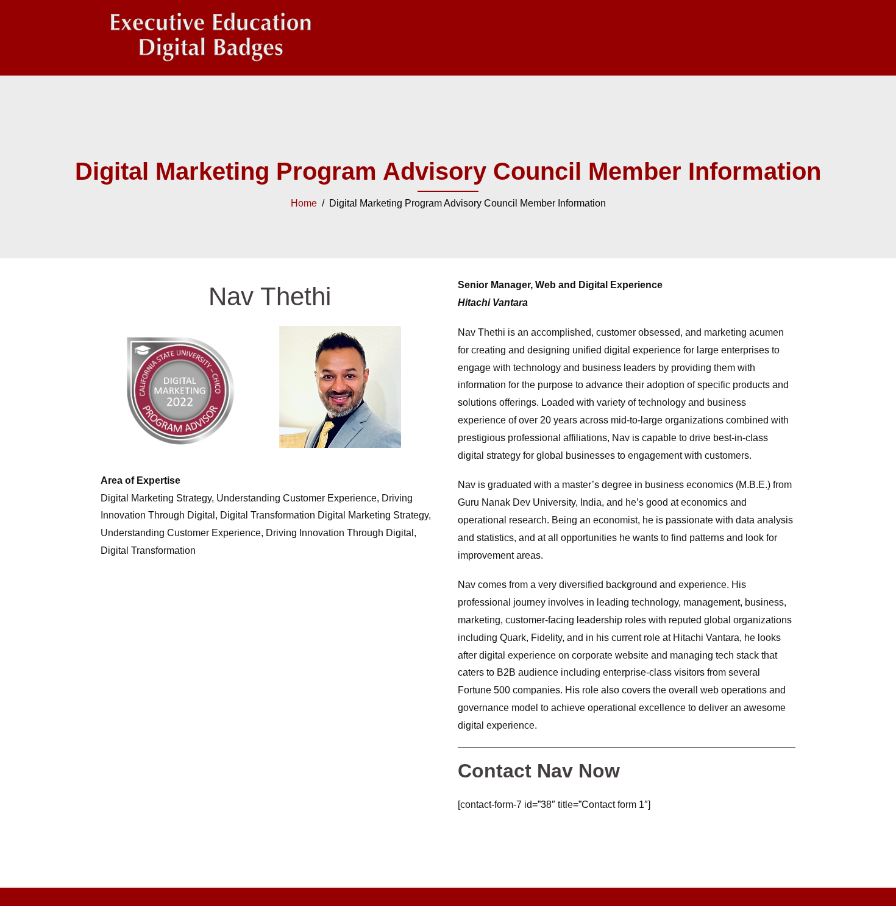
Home (304, 203)
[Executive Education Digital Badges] (210, 37)
